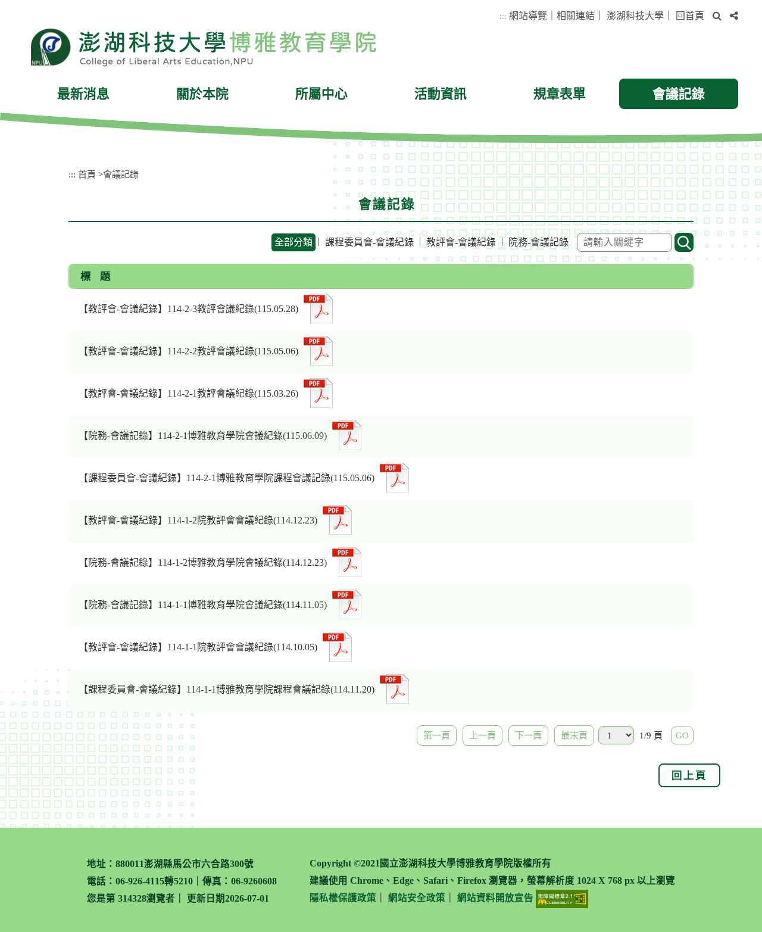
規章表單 (559, 93)
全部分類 (293, 242)
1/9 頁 (651, 735)
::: (503, 16)
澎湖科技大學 (635, 16)
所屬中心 (321, 93)
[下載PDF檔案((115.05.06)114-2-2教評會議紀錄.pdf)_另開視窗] (318, 349)
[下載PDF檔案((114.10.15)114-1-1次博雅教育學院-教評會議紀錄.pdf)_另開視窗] (337, 645)
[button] (717, 16)
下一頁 (528, 735)
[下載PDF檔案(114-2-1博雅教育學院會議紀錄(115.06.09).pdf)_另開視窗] (347, 434)
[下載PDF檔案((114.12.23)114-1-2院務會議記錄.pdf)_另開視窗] (347, 561)
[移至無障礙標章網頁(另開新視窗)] (562, 898)
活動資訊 (440, 93)
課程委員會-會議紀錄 (369, 242)
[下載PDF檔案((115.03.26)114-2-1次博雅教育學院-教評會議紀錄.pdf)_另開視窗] (318, 391)
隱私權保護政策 (343, 898)
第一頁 (436, 735)
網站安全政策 (416, 898)
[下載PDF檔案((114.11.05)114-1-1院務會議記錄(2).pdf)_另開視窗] (347, 603)
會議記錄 (678, 93)
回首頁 (690, 16)
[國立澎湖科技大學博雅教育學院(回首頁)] (203, 47)
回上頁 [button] (689, 775)
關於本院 (202, 93)
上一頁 (482, 735)
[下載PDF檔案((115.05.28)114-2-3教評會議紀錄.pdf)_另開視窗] (318, 307)
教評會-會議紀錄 (461, 242)
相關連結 (576, 16)
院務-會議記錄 (538, 242)
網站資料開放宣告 (495, 898)
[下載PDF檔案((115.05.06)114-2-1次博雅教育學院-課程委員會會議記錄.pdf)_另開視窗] (394, 476)
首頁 (87, 174)
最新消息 (83, 93)
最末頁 (574, 735)
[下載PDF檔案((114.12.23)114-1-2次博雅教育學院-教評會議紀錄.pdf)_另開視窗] (337, 518)
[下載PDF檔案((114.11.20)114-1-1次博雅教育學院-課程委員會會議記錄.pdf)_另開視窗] (394, 687)
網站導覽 (528, 16)
